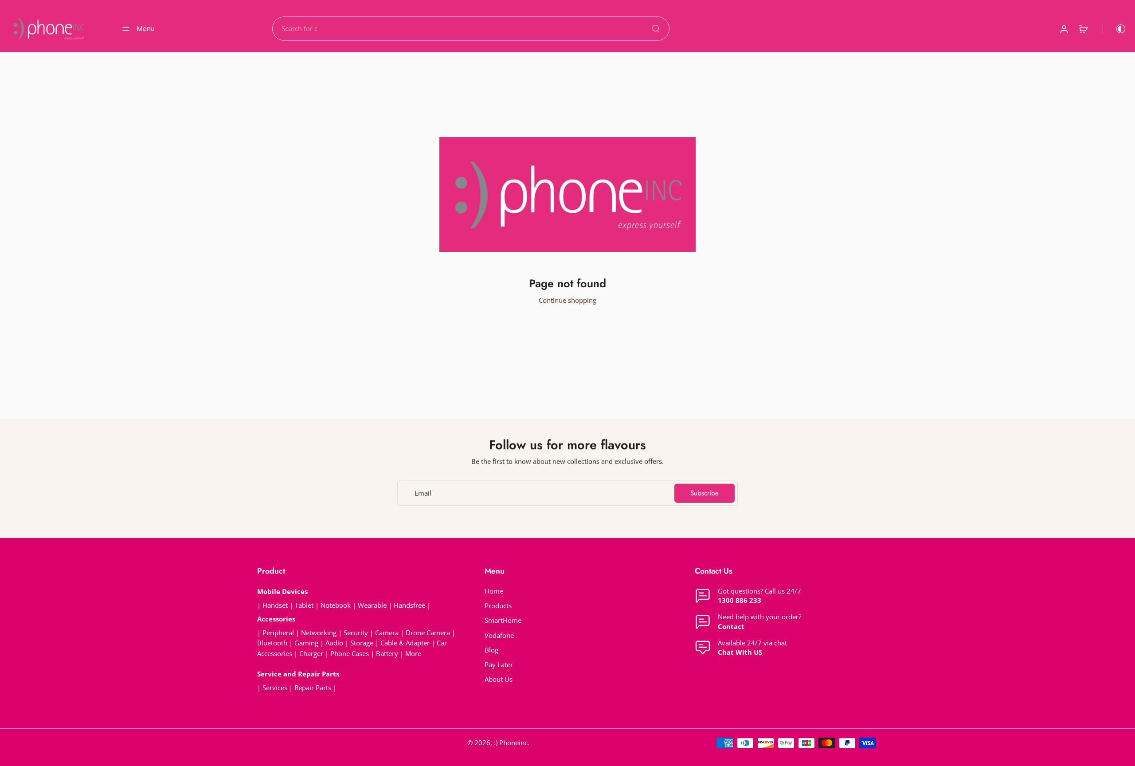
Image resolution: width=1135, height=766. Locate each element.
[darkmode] (1114, 28)
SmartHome (503, 620)
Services (274, 687)
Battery (387, 653)
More (413, 653)
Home (494, 591)
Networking (319, 632)
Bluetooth (272, 643)
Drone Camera (428, 632)
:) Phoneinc (511, 742)
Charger (311, 653)
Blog (491, 650)
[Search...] (656, 28)
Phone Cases (349, 653)
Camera (387, 632)
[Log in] (1063, 29)
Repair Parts (312, 687)
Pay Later (499, 664)
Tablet (304, 605)
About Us (499, 679)
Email (423, 493)
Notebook (336, 605)
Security (356, 632)
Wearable (372, 605)
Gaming (306, 643)
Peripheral (278, 632)
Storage (361, 643)
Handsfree (409, 605)
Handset (275, 605)
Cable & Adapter (405, 643)
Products (498, 605)
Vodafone (499, 635)
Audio (334, 643)
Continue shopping (567, 300)
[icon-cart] (1083, 29)
